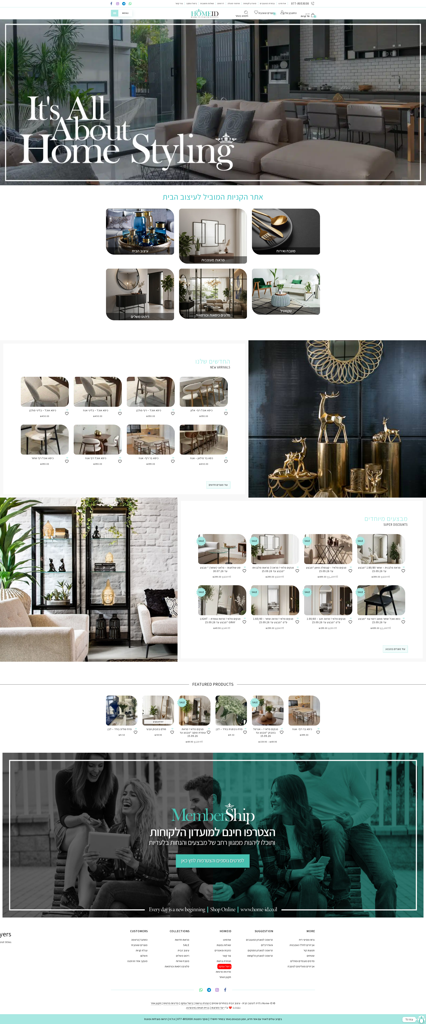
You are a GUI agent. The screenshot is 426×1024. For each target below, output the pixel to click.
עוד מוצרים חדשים (218, 485)
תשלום (144, 956)
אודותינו (282, 3)
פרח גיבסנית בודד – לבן (229, 729)
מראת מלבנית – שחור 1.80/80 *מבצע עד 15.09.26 (379, 569)
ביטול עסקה (191, 3)
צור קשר (179, 3)
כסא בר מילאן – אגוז (201, 458)
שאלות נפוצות (224, 945)
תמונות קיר (309, 950)
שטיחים (311, 956)
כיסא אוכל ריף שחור (43, 458)
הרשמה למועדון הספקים (260, 950)
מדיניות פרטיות (223, 972)
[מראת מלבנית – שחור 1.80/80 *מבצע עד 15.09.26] (381, 549)
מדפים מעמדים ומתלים (302, 961)
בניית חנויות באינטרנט (197, 1008)
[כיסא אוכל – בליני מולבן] (45, 392)
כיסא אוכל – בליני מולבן (42, 410)
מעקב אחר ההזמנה (137, 961)
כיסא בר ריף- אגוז (149, 458)
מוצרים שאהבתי (139, 945)
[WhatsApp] (130, 4)
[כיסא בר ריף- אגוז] (151, 440)
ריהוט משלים (182, 956)
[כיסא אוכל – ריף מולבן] (151, 392)
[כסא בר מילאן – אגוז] (204, 440)
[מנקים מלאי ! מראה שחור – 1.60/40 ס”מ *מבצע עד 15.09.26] (275, 600)
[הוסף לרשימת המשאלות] (67, 412)
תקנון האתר (225, 977)
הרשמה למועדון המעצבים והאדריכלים (259, 942)
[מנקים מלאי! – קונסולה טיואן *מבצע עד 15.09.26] (328, 549)
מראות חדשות (182, 940)
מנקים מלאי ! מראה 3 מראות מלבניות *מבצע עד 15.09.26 (273, 569)
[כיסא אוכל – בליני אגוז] (98, 392)
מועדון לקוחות (249, 3)
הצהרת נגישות (224, 961)
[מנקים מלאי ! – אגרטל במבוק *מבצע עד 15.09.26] (267, 711)
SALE (186, 945)
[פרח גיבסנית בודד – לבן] (231, 711)
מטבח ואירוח (182, 961)
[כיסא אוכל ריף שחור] (45, 440)
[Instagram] (117, 4)
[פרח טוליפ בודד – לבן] (121, 711)
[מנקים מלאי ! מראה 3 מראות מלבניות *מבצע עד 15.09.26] (275, 549)
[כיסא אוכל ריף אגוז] (98, 440)
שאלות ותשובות (207, 3)
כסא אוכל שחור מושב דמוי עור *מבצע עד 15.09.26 (379, 620)
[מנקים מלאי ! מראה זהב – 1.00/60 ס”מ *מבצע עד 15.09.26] (328, 600)
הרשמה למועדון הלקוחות (260, 956)
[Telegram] (124, 4)
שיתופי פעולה (234, 3)
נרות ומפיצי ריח (307, 940)
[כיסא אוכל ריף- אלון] (204, 392)
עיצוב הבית (183, 950)
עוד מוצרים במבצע (395, 649)
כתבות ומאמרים (223, 950)
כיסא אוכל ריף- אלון (202, 410)
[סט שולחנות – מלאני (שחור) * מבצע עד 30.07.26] (222, 549)
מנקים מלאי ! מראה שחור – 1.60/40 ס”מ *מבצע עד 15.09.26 (273, 620)
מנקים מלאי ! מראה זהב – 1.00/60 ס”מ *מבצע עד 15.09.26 (326, 620)
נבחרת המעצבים (267, 3)
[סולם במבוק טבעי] (158, 711)
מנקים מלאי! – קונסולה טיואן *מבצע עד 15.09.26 (326, 569)
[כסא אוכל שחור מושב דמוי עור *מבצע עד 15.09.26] (381, 600)
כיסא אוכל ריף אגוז (95, 458)
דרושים (220, 3)
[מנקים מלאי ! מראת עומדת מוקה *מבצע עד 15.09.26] (195, 711)
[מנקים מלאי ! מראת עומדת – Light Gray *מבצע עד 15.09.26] (222, 600)
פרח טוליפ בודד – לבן (120, 729)
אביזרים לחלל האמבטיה (302, 945)
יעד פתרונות (217, 1008)
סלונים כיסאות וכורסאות (177, 966)
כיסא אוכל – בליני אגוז (95, 410)
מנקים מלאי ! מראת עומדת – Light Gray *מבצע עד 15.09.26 (220, 620)
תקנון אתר (156, 1003)
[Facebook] (111, 4)
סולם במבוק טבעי (156, 729)
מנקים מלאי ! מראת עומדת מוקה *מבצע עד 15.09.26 (193, 732)
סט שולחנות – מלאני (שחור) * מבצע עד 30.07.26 (220, 569)
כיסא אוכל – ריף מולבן (148, 410)
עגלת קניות (141, 950)
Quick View (63, 384)
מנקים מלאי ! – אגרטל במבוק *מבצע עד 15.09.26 (265, 732)
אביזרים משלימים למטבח (301, 966)
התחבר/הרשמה (139, 940)
